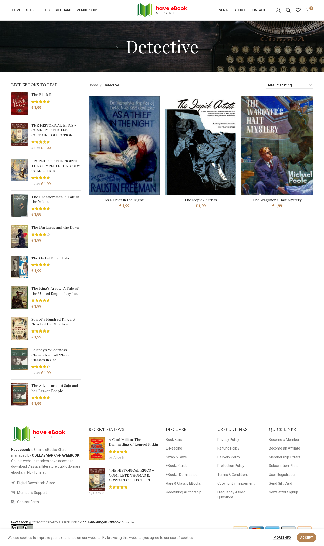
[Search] (288, 10)
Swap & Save (176, 457)
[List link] (46, 483)
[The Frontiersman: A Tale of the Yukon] (19, 205)
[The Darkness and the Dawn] (19, 236)
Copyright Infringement (236, 483)
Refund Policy (228, 448)
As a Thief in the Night (124, 200)
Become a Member (284, 440)
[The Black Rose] (19, 103)
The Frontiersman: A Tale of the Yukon (55, 199)
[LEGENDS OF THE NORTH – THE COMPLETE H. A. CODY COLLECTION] (19, 173)
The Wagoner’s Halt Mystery (277, 200)
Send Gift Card (280, 483)
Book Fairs (174, 440)
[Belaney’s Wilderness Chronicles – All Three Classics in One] (19, 362)
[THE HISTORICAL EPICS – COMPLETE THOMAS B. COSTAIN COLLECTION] (19, 137)
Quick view (156, 104)
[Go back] (119, 46)
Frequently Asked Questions (231, 494)
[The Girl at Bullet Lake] (19, 267)
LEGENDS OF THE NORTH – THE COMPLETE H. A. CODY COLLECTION (55, 166)
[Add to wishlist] (156, 116)
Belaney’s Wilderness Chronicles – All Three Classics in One (50, 355)
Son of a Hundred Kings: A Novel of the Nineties (53, 322)
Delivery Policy (228, 457)
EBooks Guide (177, 466)
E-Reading (174, 448)
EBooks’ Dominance (181, 475)
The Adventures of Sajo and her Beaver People (54, 388)
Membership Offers (284, 457)
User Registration (282, 475)
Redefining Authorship (183, 492)
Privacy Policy (228, 440)
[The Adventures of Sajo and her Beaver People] (19, 394)
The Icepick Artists (200, 200)
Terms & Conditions (233, 475)
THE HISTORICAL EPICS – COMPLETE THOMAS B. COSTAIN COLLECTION (53, 130)
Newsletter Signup (283, 492)
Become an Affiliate (284, 448)
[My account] (278, 10)
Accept (306, 537)
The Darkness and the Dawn (55, 227)
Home (94, 85)
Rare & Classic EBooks (183, 483)
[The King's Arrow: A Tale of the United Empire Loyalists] (19, 297)
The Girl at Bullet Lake (50, 258)
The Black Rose (44, 94)
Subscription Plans (283, 466)
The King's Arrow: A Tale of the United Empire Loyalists (55, 291)
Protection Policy (230, 466)
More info (282, 537)
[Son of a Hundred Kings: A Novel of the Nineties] (19, 328)
